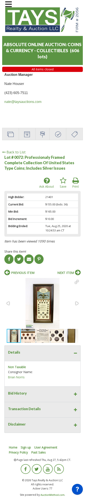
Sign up (26, 447)
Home (13, 447)
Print (75, 186)
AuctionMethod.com (53, 494)
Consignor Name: (20, 372)
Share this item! (15, 251)
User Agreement (45, 447)
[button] (76, 281)
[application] (77, 490)
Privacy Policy (18, 452)
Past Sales (38, 452)
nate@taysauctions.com (22, 102)
